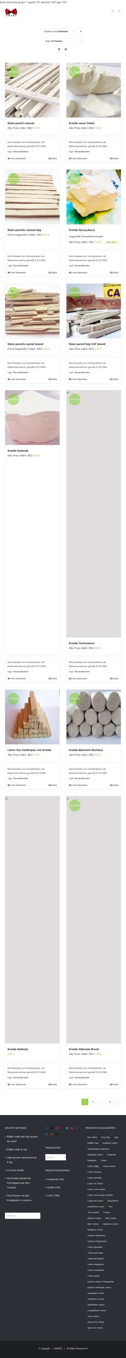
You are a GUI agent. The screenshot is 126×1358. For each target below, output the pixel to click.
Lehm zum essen (96, 1189)
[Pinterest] (62, 1128)
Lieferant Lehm (95, 1201)
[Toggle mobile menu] (119, 11)
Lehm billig (93, 1166)
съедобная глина (96, 1310)
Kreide (50, 1187)
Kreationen (53, 1179)
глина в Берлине (96, 1235)
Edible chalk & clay (17, 1149)
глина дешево (94, 1247)
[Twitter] (51, 1128)
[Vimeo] (67, 1128)
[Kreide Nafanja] (32, 920)
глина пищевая (95, 1270)
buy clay (105, 1137)
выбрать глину (95, 1229)
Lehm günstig (94, 1178)
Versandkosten (20, 151)
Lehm (50, 1195)
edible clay (92, 1143)
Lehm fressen (94, 1172)
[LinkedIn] (46, 1134)
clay (116, 1137)
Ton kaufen (93, 1212)
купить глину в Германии (100, 1281)
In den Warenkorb (18, 158)
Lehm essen (109, 1166)
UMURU (58, 1348)
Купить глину (94, 1218)
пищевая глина (95, 1293)
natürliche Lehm (95, 1206)
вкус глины (93, 1224)
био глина (110, 1218)
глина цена (93, 1276)
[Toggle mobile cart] (112, 11)
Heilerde (111, 1154)
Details (54, 158)
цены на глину (95, 1328)
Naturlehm (112, 1201)
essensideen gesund (98, 1149)
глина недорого (95, 1264)
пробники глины (96, 1304)
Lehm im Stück (95, 1183)
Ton (110, 1206)
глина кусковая (95, 1258)
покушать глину (95, 1299)
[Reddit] (51, 1134)
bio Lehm (92, 1137)
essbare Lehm (110, 1143)
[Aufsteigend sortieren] (81, 31)
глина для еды (95, 1253)
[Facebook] (46, 1128)
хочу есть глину (95, 1322)
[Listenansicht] (66, 49)
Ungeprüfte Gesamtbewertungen (86, 236)
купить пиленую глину (99, 1287)
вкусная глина (110, 1224)
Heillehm (91, 1160)
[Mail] (56, 1134)
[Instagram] (56, 1128)
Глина (106, 1212)
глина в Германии (97, 1241)
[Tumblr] (77, 1128)
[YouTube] (72, 1128)
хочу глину (93, 1316)
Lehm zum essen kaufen (100, 1195)
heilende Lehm (95, 1154)
